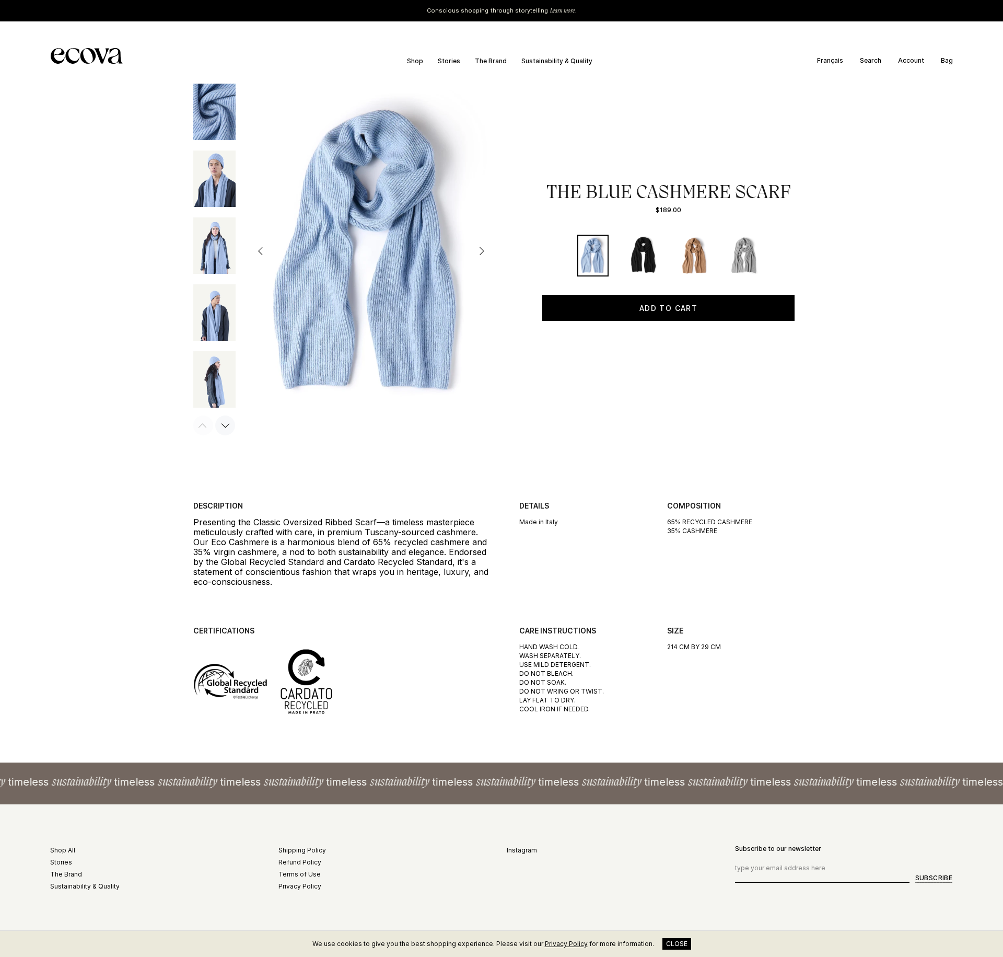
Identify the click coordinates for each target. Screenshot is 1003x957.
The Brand (66, 874)
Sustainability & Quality (85, 886)
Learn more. (563, 10)
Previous (261, 251)
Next (481, 251)
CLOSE (676, 944)
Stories (61, 862)
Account (911, 60)
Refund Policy (299, 862)
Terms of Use (299, 874)
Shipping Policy (302, 850)
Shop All (62, 850)
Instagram (522, 850)
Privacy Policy (299, 886)
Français (830, 60)
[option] (833, 60)
